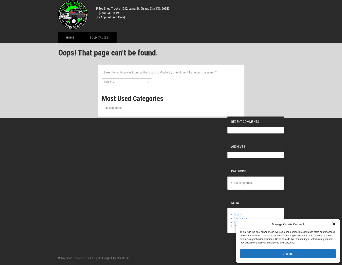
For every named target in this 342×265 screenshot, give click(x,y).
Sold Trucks (99, 37)
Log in (238, 214)
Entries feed (241, 218)
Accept (288, 253)
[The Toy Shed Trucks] (73, 14)
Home (70, 37)
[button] (334, 224)
